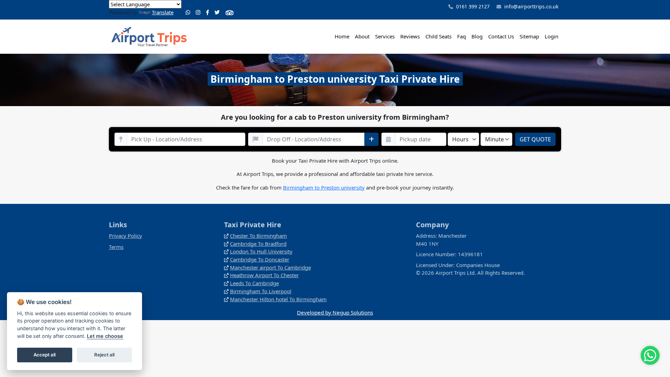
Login (551, 36)
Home (342, 36)
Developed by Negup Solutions (335, 312)
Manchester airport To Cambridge (270, 267)
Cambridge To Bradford (258, 243)
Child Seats (438, 36)
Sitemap (529, 36)
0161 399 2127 (472, 6)
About (362, 36)
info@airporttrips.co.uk (531, 6)
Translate (162, 12)
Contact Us (501, 36)
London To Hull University (261, 251)
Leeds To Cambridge (254, 283)
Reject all (104, 354)
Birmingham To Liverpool (260, 291)
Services (385, 36)
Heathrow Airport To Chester (264, 275)
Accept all (44, 354)
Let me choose (105, 336)
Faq (461, 36)
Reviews (410, 36)
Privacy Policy (125, 235)
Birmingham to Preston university (324, 187)
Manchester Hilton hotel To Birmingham (278, 299)
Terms (116, 246)
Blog (477, 36)
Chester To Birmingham (258, 235)
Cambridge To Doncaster (259, 259)
